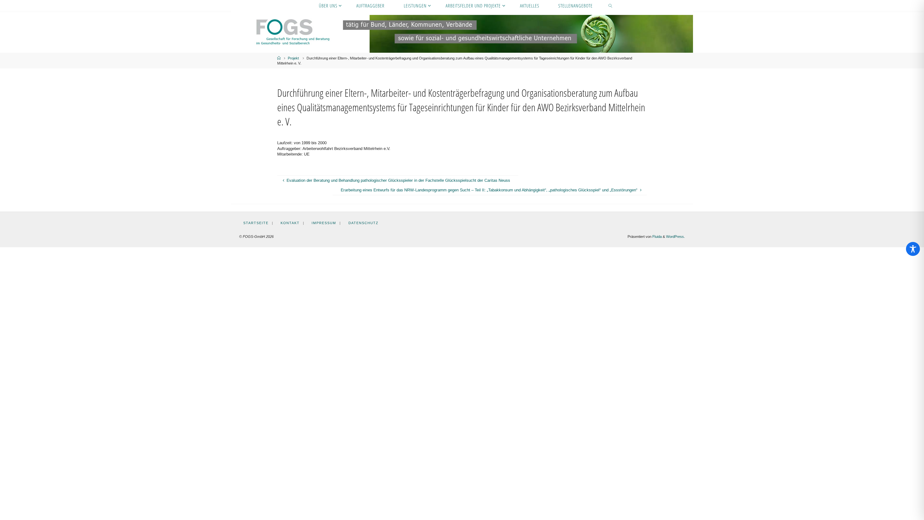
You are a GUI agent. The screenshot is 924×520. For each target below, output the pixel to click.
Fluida (656, 236)
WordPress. (675, 236)
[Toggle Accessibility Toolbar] (912, 248)
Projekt (293, 58)
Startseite (256, 223)
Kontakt (290, 223)
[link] (610, 5)
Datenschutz (363, 223)
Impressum (324, 223)
